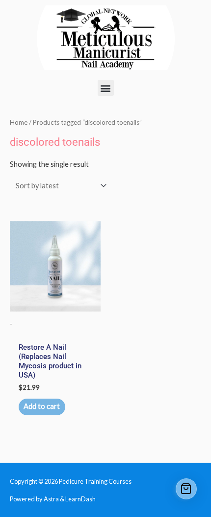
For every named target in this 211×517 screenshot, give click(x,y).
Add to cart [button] (42, 406)
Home (18, 122)
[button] (106, 88)
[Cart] (186, 489)
